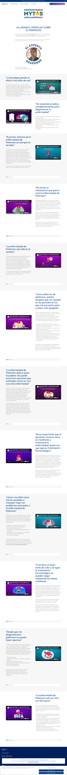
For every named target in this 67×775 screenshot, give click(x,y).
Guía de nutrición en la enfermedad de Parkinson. (17, 544)
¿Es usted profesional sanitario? (57, 3)
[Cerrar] (65, 770)
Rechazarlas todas (51, 770)
